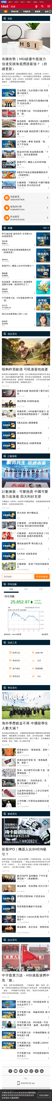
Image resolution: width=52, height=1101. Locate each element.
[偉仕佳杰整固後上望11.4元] (26, 319)
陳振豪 (5, 273)
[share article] (34, 244)
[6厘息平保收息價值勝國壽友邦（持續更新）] (26, 255)
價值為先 (5, 259)
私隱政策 (28, 1095)
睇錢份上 (5, 243)
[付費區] (3, 2)
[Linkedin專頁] (42, 1071)
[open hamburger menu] (48, 6)
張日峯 (5, 241)
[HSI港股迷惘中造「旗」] (26, 303)
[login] (36, 6)
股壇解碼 (5, 275)
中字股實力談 (6, 308)
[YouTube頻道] (16, 1071)
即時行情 (14, 11)
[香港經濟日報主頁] (5, 6)
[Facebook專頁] (10, 1071)
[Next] (50, 11)
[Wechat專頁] (26, 1071)
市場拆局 (26, 11)
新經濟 (37, 11)
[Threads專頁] (37, 1071)
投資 (13, 6)
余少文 (5, 305)
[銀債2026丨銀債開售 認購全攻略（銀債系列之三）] (26, 287)
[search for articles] (42, 6)
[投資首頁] (6, 11)
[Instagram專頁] (31, 1071)
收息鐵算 (5, 292)
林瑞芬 (5, 321)
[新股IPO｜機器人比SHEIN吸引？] (26, 271)
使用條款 (5, 1097)
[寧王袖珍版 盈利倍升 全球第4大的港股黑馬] (26, 239)
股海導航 (5, 324)
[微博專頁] (21, 1071)
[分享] (48, 85)
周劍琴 (5, 289)
